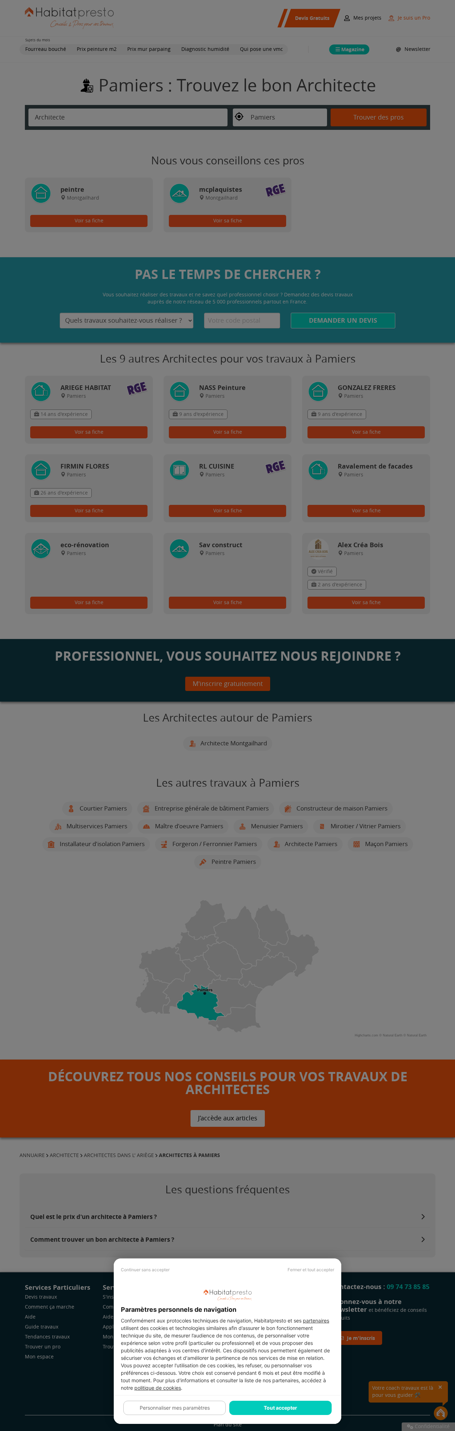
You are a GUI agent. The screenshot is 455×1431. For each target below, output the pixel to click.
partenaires (316, 1321)
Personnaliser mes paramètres (175, 1408)
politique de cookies (157, 1388)
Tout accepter (280, 1408)
